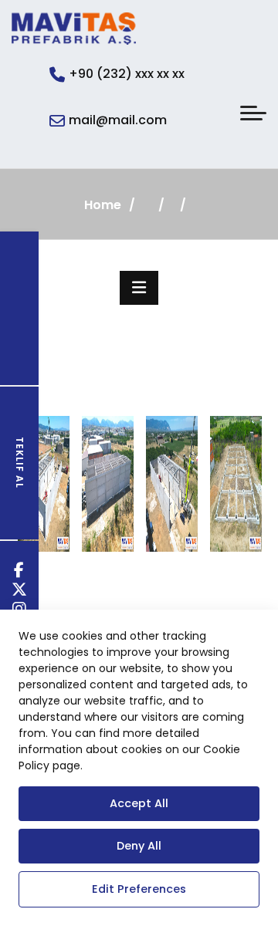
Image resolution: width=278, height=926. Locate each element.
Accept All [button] (139, 803)
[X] (20, 591)
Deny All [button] (139, 845)
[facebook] (19, 572)
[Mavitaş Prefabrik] (74, 28)
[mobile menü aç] (253, 113)
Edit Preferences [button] (139, 889)
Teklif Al (19, 462)
